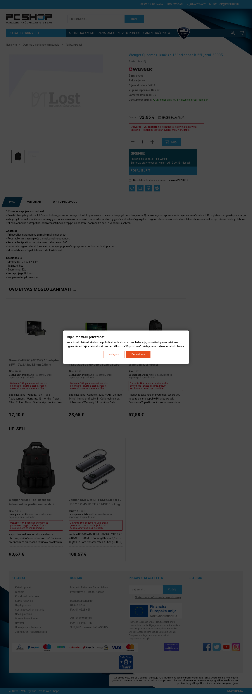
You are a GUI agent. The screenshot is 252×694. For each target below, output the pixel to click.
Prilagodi (114, 354)
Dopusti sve (138, 354)
